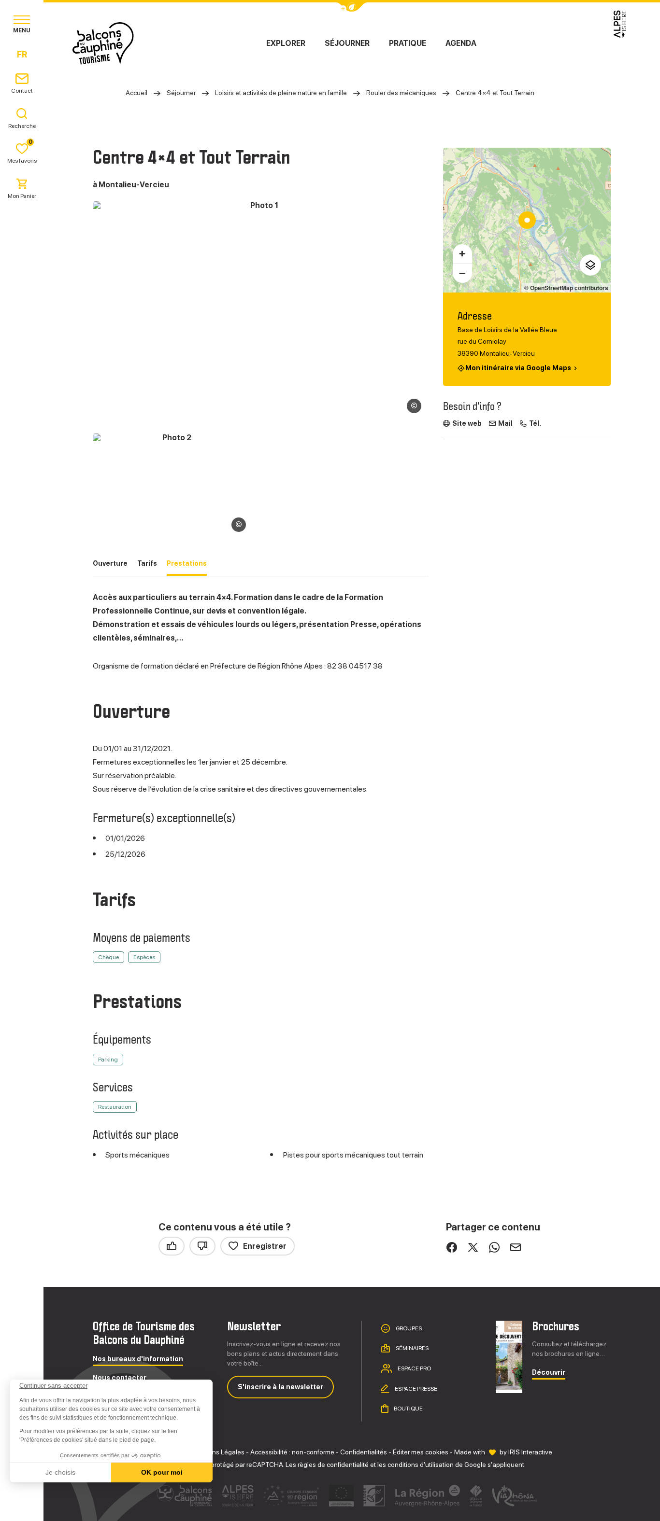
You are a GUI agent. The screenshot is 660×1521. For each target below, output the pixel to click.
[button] (20, 1504)
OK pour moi (162, 1472)
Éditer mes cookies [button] (420, 1452)
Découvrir (548, 1372)
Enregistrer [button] (265, 1246)
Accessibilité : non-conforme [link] (292, 1452)
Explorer (285, 43)
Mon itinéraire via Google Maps (518, 367)
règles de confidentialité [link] (333, 1464)
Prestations (187, 563)
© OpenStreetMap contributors (566, 287)
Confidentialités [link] (363, 1452)
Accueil (136, 93)
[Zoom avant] (462, 254)
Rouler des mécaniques (401, 93)
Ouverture (110, 563)
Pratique (407, 43)
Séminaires (412, 1348)
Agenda (460, 43)
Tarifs (147, 563)
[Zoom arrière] (462, 273)
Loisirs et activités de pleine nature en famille (281, 93)
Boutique (408, 1408)
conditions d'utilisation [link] (420, 1464)
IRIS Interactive (530, 1452)
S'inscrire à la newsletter (280, 1387)
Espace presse (415, 1388)
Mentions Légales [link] (217, 1452)
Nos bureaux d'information (138, 1359)
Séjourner (347, 43)
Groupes (408, 1328)
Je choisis (60, 1472)
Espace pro (414, 1368)
